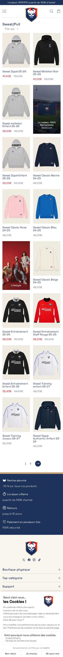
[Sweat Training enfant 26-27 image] (47, 362)
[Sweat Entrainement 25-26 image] (16, 310)
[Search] (51, 11)
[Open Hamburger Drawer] (4, 11)
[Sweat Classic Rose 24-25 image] (16, 206)
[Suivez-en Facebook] (29, 559)
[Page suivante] (38, 464)
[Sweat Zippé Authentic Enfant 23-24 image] (47, 414)
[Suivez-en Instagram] (34, 559)
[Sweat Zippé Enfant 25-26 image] (16, 154)
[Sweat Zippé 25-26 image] (16, 50)
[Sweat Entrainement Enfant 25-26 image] (16, 362)
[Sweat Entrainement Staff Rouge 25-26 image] (47, 310)
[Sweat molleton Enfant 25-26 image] (16, 102)
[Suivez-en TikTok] (39, 559)
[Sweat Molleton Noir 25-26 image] (47, 50)
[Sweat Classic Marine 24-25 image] (47, 154)
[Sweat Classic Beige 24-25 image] (47, 258)
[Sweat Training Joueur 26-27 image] (16, 414)
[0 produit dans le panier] (59, 11)
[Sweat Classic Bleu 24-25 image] (47, 206)
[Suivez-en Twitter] (23, 559)
